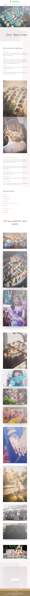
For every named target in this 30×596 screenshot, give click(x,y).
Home (8, 589)
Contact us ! (15, 579)
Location (4, 51)
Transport (5, 65)
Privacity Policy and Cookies (14, 589)
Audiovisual (12, 157)
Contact (20, 589)
